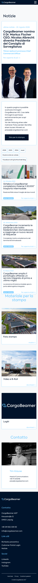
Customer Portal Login (11, 545)
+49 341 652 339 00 (9, 527)
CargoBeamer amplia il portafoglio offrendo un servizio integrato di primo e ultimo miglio (17, 277)
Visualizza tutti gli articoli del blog (14, 160)
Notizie (4, 548)
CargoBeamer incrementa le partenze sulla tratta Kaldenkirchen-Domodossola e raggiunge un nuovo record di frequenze (18, 230)
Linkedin (5, 559)
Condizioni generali (25, 576)
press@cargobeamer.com (19, 481)
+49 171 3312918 (15, 479)
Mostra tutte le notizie (10, 155)
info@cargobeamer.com (12, 531)
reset (22, 150)
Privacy (17, 576)
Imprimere (10, 576)
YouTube (5, 566)
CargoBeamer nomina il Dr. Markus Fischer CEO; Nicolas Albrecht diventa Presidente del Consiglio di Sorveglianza (19, 39)
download (30, 385)
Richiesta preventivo (10, 542)
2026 (4, 150)
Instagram (6, 562)
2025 (10, 150)
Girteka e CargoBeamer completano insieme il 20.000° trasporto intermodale (19, 186)
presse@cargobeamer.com (16, 130)
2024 (16, 150)
